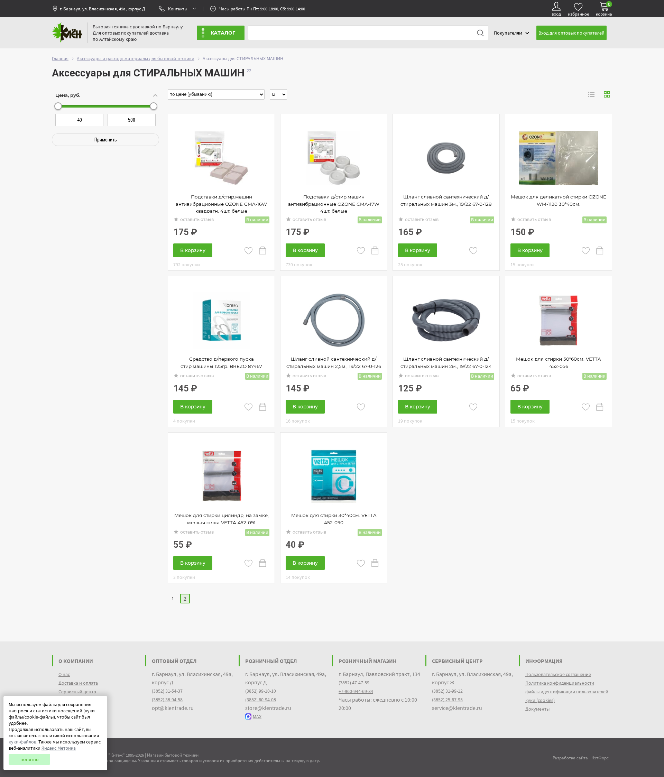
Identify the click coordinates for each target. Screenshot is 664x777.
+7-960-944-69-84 (356, 691)
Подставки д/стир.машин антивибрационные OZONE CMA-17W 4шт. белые (333, 204)
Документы (537, 709)
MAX (257, 716)
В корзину (192, 250)
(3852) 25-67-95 (447, 699)
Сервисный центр (77, 691)
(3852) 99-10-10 (260, 691)
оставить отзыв (197, 219)
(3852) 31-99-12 (447, 691)
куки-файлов (22, 742)
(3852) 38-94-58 (167, 699)
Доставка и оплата (78, 683)
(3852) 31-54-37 (167, 691)
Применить (105, 139)
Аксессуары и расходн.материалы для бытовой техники (135, 58)
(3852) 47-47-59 (354, 682)
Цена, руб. (67, 95)
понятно (29, 759)
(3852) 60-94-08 (260, 699)
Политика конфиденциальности (559, 683)
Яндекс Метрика (59, 748)
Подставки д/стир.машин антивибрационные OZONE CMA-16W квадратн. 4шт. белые (221, 204)
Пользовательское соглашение (558, 674)
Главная (60, 58)
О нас (64, 674)
